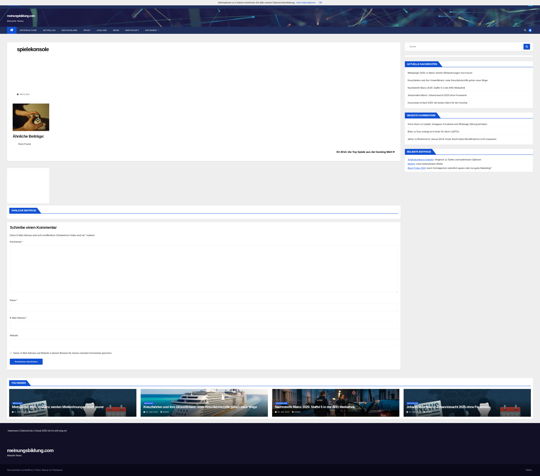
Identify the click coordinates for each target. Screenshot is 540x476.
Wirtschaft (132, 30)
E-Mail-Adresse (18, 318)
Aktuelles (49, 30)
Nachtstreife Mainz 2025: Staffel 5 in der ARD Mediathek (436, 88)
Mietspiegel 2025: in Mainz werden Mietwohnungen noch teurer (440, 73)
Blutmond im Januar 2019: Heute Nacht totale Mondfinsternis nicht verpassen (457, 139)
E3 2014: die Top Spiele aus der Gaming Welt (364, 151)
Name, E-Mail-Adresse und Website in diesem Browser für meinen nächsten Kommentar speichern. (62, 353)
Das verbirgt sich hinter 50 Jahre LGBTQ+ (438, 131)
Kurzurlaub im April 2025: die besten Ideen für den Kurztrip (437, 103)
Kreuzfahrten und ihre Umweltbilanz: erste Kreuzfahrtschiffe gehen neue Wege (448, 80)
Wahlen (529, 470)
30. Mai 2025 (152, 412)
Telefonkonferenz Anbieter (421, 159)
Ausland (102, 30)
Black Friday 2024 (417, 168)
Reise (116, 30)
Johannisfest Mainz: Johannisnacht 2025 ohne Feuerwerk (437, 95)
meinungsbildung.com (21, 16)
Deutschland (69, 30)
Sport (87, 30)
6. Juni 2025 (21, 412)
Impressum (13, 431)
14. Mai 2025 (415, 412)
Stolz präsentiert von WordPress (20, 470)
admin (34, 412)
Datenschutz (26, 431)
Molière (411, 164)
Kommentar (16, 242)
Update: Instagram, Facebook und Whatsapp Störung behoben (455, 124)
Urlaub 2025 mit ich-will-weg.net (51, 431)
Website (14, 335)
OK (320, 2)
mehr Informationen (306, 2)
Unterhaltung (28, 30)
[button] (525, 30)
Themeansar (57, 470)
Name (13, 300)
